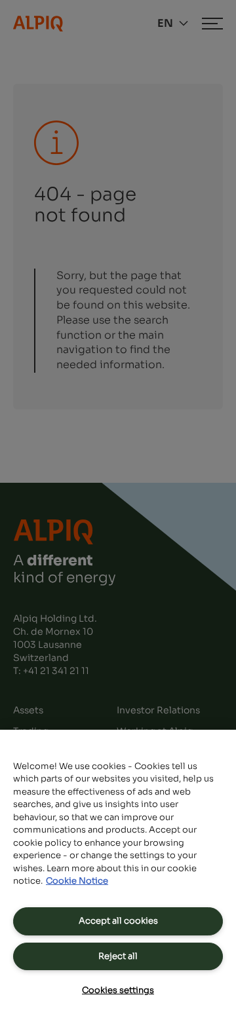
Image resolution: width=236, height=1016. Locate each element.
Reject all (118, 956)
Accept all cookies (118, 920)
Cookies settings (118, 990)
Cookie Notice (77, 880)
